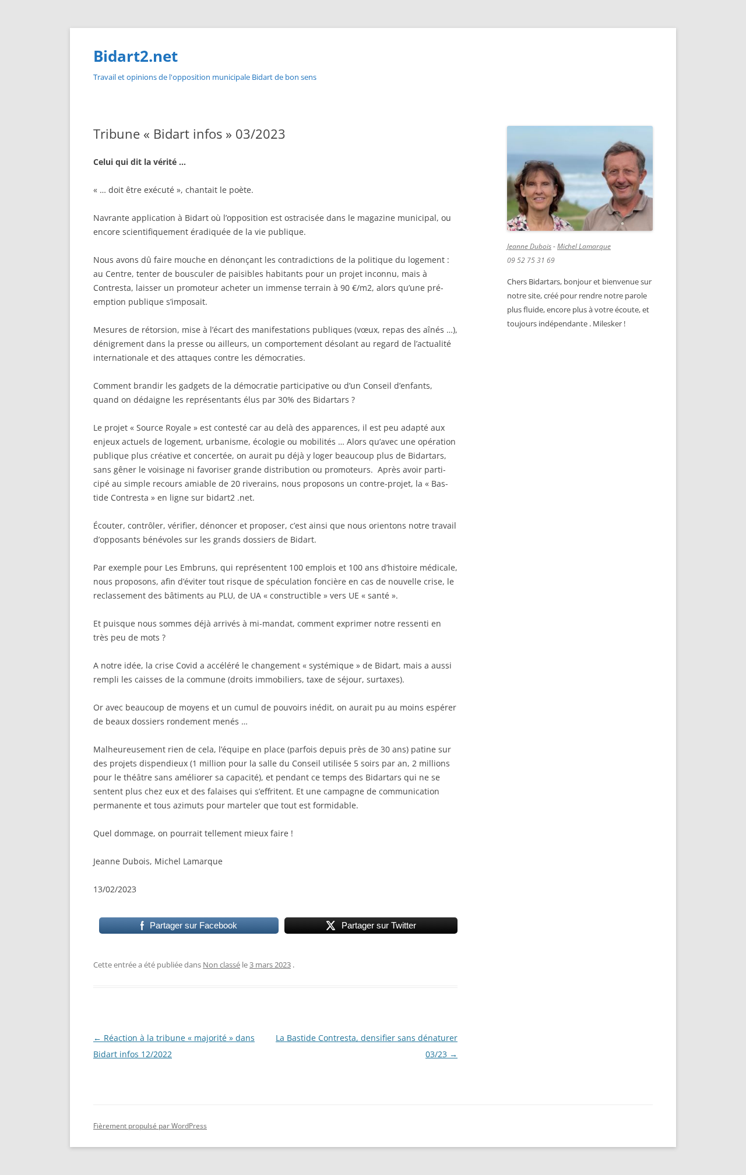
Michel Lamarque (584, 246)
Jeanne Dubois (529, 246)
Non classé (221, 964)
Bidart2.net (135, 55)
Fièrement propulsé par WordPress (150, 1126)
